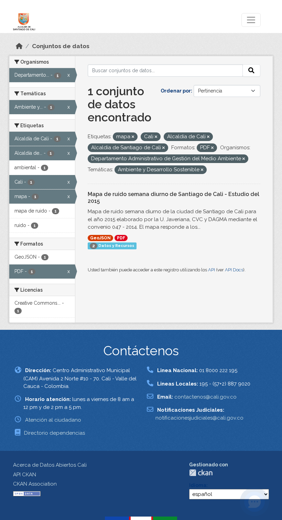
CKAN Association (35, 484)
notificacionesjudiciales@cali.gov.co (199, 418)
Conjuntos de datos (60, 46)
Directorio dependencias (54, 433)
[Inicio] (19, 46)
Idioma (197, 485)
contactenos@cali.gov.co (205, 397)
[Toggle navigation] (251, 20)
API (211, 269)
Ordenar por (176, 91)
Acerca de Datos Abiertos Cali (50, 465)
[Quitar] (133, 137)
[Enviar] (251, 70)
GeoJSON (100, 238)
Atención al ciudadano (53, 420)
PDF (121, 238)
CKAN (201, 472)
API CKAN (24, 475)
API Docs (234, 269)
